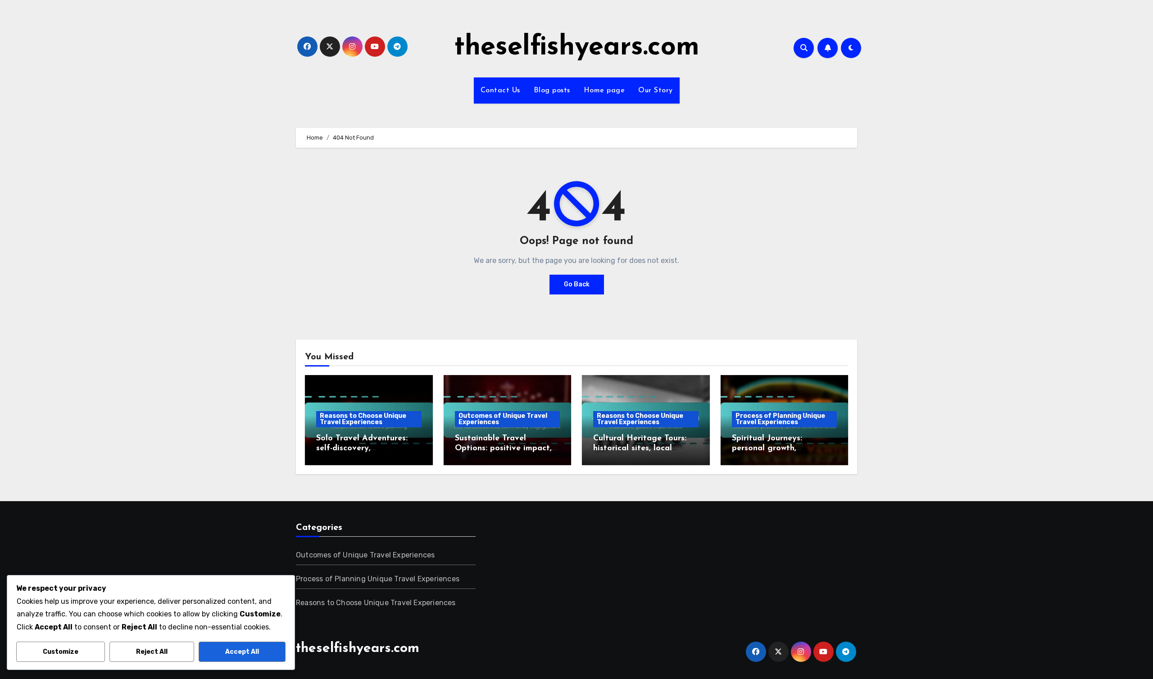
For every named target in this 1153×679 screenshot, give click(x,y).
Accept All (242, 652)
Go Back (577, 284)
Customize (60, 652)
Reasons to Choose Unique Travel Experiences (363, 419)
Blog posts (552, 90)
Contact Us (500, 90)
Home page (604, 90)
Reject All (152, 652)
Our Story (655, 90)
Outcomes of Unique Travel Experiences (502, 419)
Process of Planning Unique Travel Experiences (780, 419)
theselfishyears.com (576, 47)
